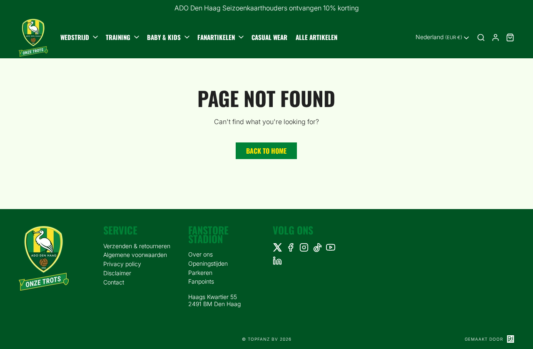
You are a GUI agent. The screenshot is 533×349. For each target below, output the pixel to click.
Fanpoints (201, 281)
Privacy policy (122, 263)
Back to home (266, 151)
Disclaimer (117, 273)
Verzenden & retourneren (136, 245)
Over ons (200, 254)
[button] (80, 37)
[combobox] (443, 38)
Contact (113, 282)
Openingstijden (208, 263)
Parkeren (200, 272)
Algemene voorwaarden (135, 254)
